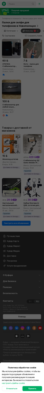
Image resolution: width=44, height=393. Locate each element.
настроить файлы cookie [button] (13, 383)
